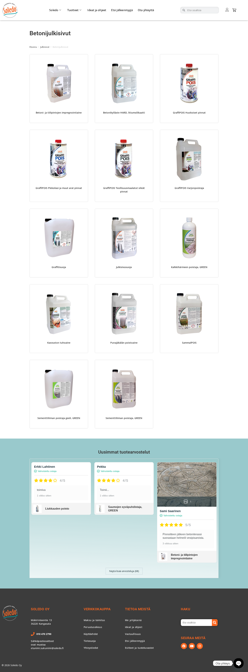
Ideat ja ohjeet (96, 10)
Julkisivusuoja (124, 267)
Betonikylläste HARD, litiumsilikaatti (124, 112)
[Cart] (234, 10)
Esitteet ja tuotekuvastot (139, 647)
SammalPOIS (189, 342)
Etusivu (33, 46)
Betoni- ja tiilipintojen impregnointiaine (59, 112)
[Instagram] (200, 646)
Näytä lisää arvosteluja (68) (124, 571)
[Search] (215, 622)
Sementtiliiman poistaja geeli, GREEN (58, 418)
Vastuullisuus (133, 634)
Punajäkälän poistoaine (123, 342)
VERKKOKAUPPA (97, 609)
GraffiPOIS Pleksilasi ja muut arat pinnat (59, 188)
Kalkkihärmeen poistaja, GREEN (189, 267)
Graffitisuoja (59, 267)
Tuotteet (73, 10)
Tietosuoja (90, 640)
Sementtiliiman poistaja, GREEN (124, 418)
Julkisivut (44, 46)
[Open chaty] (238, 663)
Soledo (53, 10)
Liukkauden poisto (57, 508)
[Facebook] (184, 646)
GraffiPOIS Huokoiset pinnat (189, 112)
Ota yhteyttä (146, 10)
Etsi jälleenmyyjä (122, 10)
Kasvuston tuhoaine (58, 342)
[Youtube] (192, 646)
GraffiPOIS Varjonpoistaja (189, 188)
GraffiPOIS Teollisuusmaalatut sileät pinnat (124, 189)
